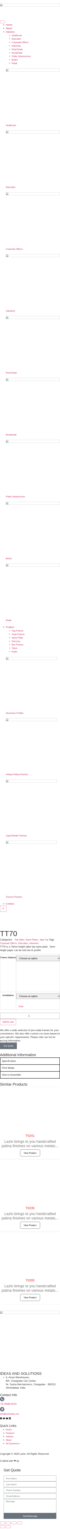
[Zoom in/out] (2, 1523)
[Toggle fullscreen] (8, 1523)
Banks (15, 59)
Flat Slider (19, 939)
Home (9, 24)
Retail (14, 63)
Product (10, 627)
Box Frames (17, 644)
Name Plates (32, 939)
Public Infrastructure (21, 56)
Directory (16, 641)
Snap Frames (18, 634)
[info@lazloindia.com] (2, 1409)
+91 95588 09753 (8, 1404)
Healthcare (17, 35)
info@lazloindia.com (9, 1414)
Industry (10, 31)
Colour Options (8, 957)
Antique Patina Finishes (17, 774)
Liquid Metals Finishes (16, 835)
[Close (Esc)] (19, 1523)
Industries (16, 46)
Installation (8, 995)
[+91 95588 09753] (2, 1399)
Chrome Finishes (14, 897)
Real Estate (17, 49)
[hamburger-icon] (2, 22)
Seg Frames (17, 630)
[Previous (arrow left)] (2, 1526)
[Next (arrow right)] (8, 1526)
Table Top (43, 939)
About (9, 28)
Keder (14, 651)
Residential (17, 53)
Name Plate (17, 637)
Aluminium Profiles (15, 713)
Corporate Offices (20, 42)
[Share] (13, 1523)
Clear (20, 1006)
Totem (14, 648)
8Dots (23, 1461)
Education (16, 39)
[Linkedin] (10, 1418)
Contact (10, 903)
